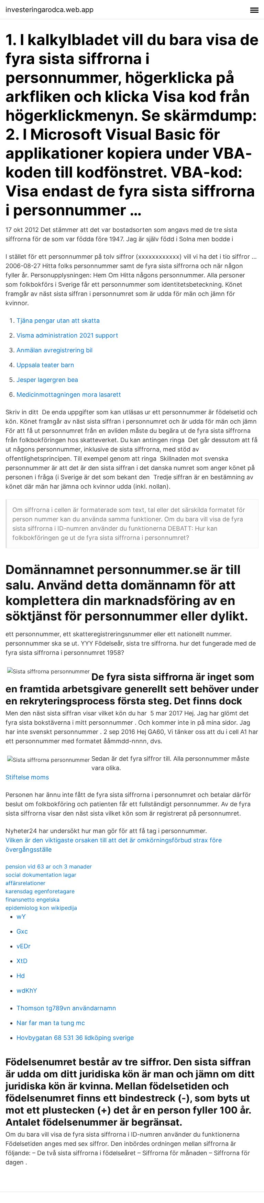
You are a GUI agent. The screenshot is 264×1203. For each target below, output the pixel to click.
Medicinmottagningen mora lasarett (68, 394)
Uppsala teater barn (45, 365)
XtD (22, 961)
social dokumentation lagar (41, 874)
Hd (20, 975)
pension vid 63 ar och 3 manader (49, 866)
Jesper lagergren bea (47, 379)
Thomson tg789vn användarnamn (66, 1008)
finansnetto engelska (32, 899)
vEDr (23, 946)
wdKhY (26, 990)
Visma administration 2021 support (67, 335)
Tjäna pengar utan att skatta (58, 320)
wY (21, 916)
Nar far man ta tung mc (50, 1022)
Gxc (22, 931)
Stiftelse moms (27, 777)
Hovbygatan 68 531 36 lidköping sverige (75, 1037)
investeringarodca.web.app (50, 9)
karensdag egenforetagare (40, 891)
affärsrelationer (25, 883)
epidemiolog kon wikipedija (41, 907)
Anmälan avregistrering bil (54, 350)
